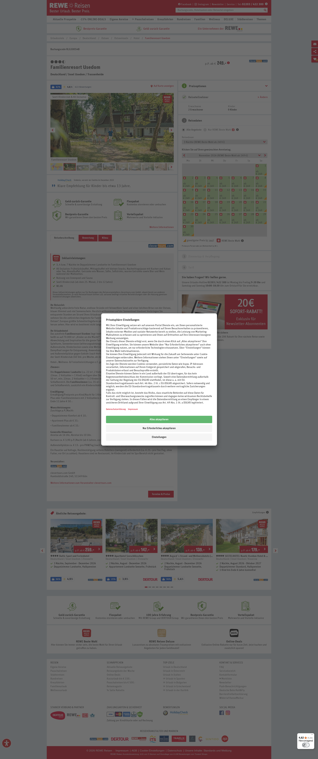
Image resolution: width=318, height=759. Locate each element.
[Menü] (312, 735)
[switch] (306, 745)
